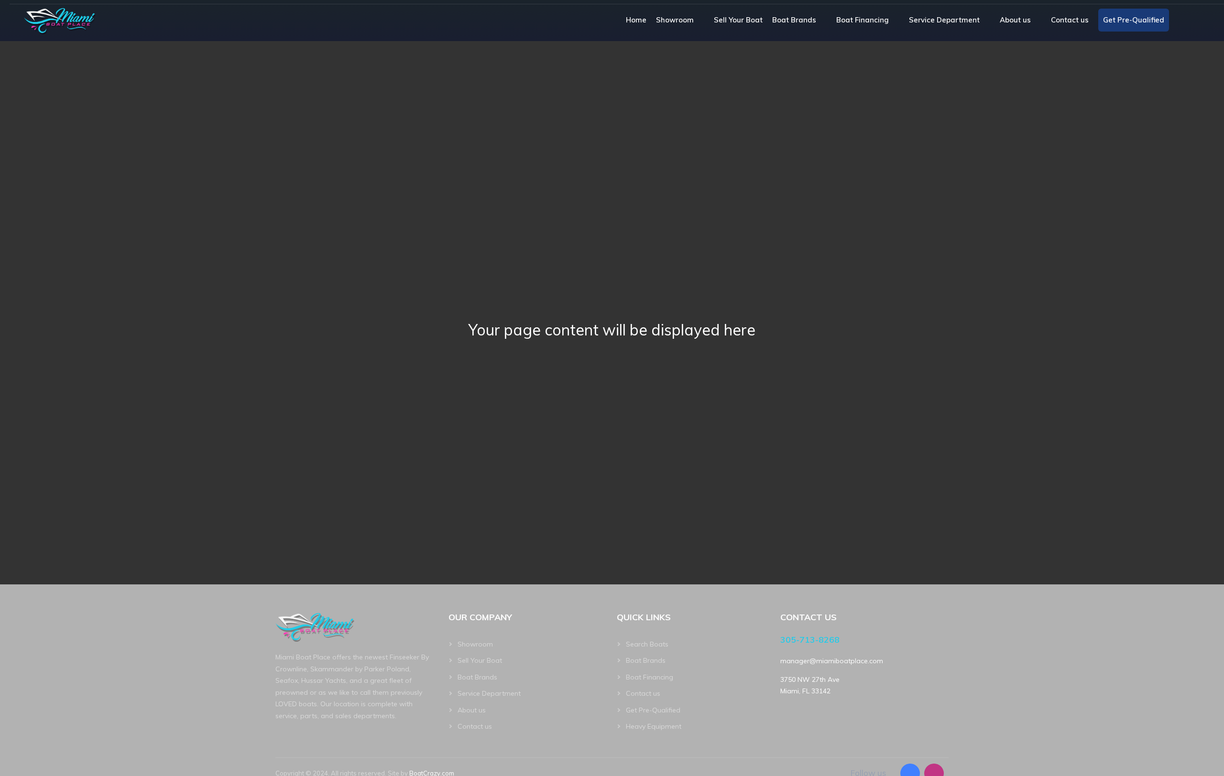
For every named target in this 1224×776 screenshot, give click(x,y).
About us (1015, 19)
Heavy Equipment (653, 726)
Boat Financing (862, 19)
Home (636, 19)
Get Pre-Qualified (1133, 19)
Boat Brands (794, 19)
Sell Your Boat (738, 19)
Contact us (1070, 19)
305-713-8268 (810, 639)
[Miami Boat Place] (60, 20)
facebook (1183, 20)
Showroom (675, 19)
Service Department (944, 19)
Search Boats (647, 644)
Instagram (1200, 20)
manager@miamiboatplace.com (831, 661)
